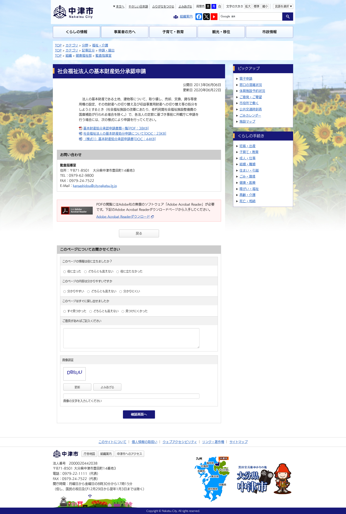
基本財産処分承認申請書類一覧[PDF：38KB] (116, 128)
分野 (85, 45)
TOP (58, 45)
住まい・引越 (249, 170)
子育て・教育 (173, 31)
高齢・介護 (247, 194)
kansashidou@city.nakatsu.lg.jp (95, 185)
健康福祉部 (84, 55)
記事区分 (88, 50)
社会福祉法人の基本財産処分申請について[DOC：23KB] (124, 133)
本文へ (120, 6)
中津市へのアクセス (129, 453)
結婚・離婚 (247, 164)
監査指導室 (104, 55)
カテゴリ (71, 45)
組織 (68, 55)
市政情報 (269, 31)
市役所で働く (249, 103)
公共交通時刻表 (250, 109)
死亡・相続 (247, 201)
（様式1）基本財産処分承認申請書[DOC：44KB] (119, 139)
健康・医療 (247, 182)
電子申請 (245, 78)
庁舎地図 (89, 453)
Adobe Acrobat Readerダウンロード (123, 216)
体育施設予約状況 (252, 90)
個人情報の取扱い (144, 441)
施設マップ (247, 121)
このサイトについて (113, 441)
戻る (139, 233)
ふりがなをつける (163, 6)
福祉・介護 (100, 45)
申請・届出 (107, 50)
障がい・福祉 (249, 188)
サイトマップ (238, 441)
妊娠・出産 (247, 146)
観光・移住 (221, 31)
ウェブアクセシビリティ (180, 441)
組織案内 (106, 453)
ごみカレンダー (250, 115)
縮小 (265, 6)
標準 (256, 6)
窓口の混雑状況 (250, 84)
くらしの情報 (76, 31)
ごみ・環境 (247, 176)
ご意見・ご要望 (250, 97)
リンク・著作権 (213, 441)
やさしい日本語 (138, 6)
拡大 (248, 6)
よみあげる (185, 6)
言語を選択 (282, 6)
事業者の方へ (125, 31)
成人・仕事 (247, 158)
